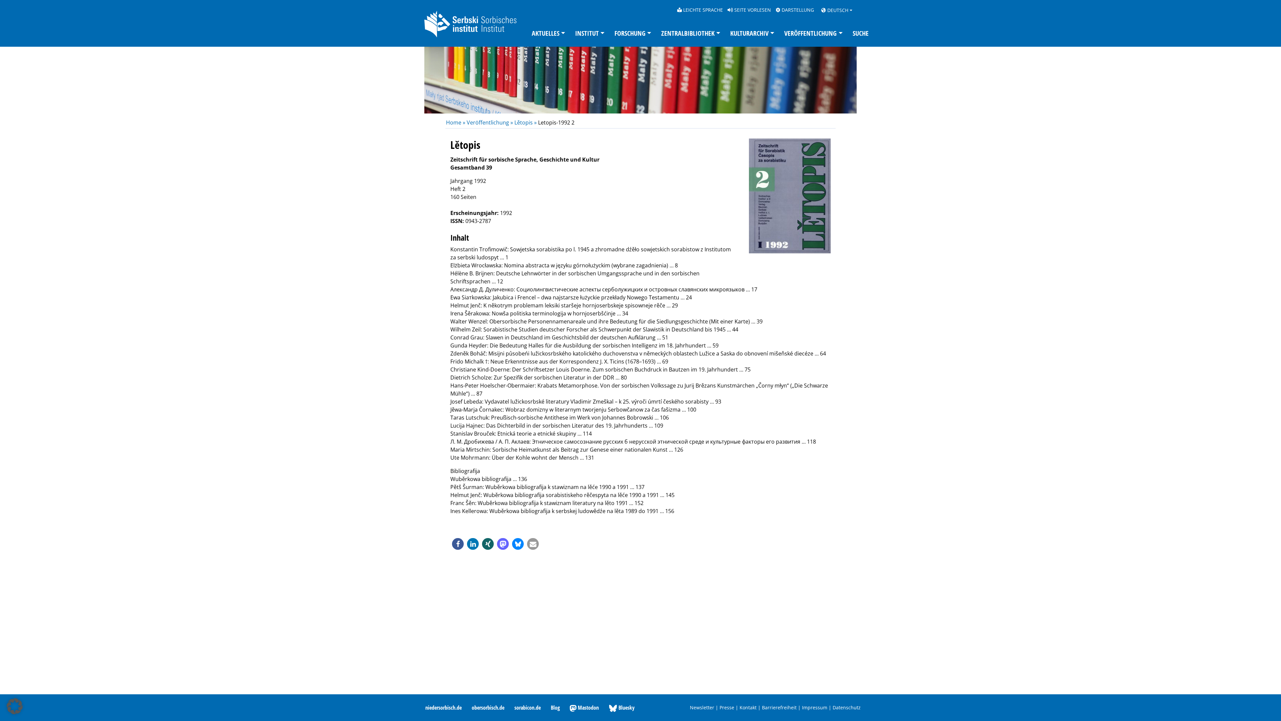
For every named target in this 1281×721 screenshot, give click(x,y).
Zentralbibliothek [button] (688, 33)
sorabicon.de (527, 707)
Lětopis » (525, 122)
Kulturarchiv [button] (749, 33)
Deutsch (837, 10)
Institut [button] (587, 33)
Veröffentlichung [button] (810, 33)
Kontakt (748, 707)
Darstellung (797, 10)
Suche (861, 33)
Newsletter (702, 707)
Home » (456, 122)
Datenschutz (847, 707)
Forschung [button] (630, 33)
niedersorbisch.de (443, 707)
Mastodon (587, 707)
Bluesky (625, 707)
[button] (458, 544)
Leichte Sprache (702, 10)
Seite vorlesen (752, 10)
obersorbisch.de (488, 707)
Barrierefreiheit (779, 707)
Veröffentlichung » (490, 122)
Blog (555, 707)
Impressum (814, 707)
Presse (727, 707)
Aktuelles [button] (545, 33)
